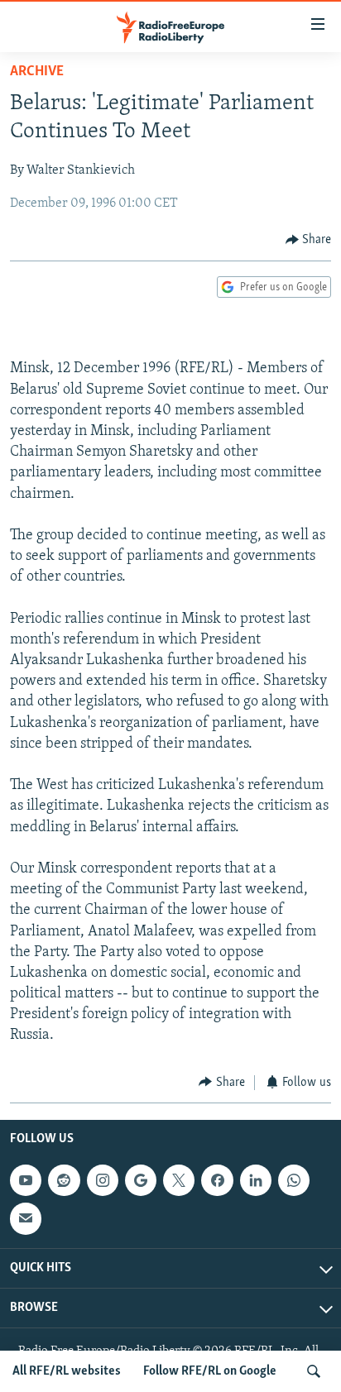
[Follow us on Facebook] (217, 1180)
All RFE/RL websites (66, 1371)
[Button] (309, 240)
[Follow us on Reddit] (63, 1180)
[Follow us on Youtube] (25, 1180)
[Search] (314, 1371)
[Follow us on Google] (140, 1180)
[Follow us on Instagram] (102, 1180)
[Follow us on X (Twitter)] (179, 1180)
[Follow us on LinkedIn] (255, 1180)
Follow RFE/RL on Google (209, 1371)
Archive (37, 72)
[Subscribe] (25, 1218)
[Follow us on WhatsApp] (294, 1180)
